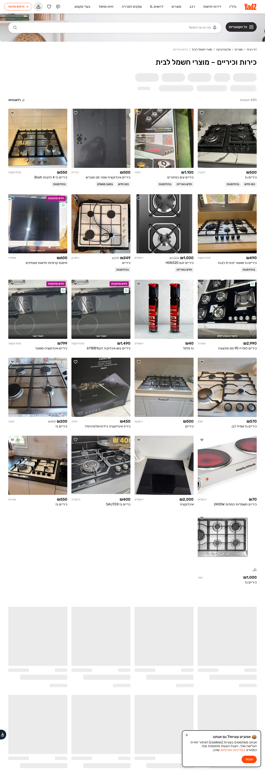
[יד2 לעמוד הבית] (251, 6)
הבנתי (249, 759)
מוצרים (239, 49)
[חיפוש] (15, 27)
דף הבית (252, 49)
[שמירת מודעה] (201, 112)
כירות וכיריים (180, 49)
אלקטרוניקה (223, 49)
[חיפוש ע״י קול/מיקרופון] (214, 27)
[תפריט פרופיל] (38, 6)
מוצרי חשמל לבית (202, 49)
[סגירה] (187, 735)
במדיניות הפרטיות (232, 750)
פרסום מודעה (16, 6)
